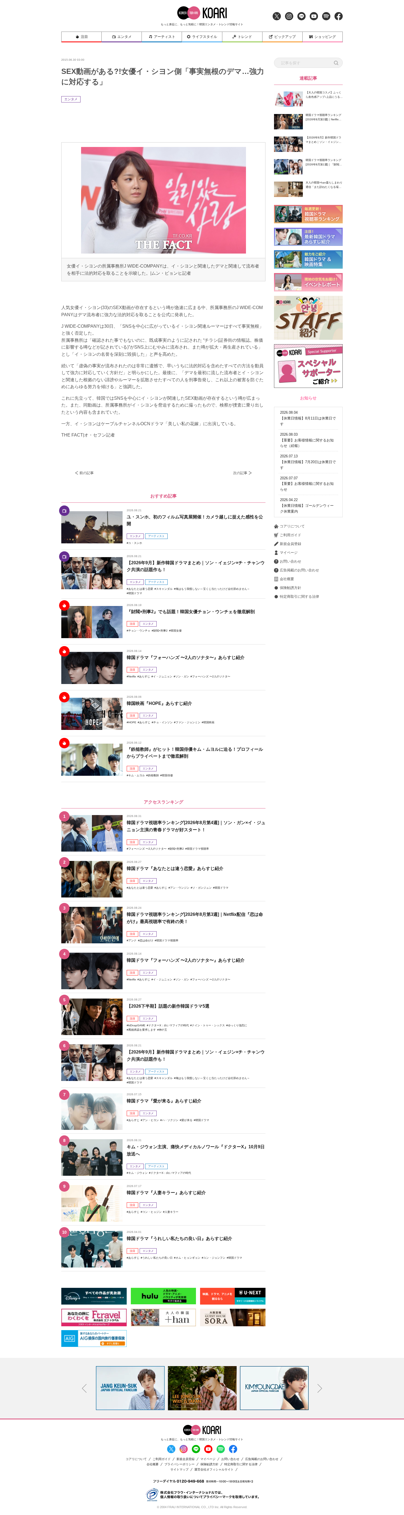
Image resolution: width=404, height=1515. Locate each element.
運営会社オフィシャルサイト (214, 1469)
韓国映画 (208, 722)
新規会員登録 (290, 544)
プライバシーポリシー (179, 1464)
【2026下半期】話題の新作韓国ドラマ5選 (168, 1006)
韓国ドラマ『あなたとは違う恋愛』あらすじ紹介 (175, 868)
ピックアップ (285, 37)
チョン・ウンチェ (139, 630)
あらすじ (144, 676)
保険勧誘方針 (290, 588)
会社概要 (287, 579)
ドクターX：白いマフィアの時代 (168, 1025)
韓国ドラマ (135, 593)
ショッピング (325, 37)
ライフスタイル (204, 37)
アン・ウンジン (179, 887)
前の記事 (86, 473)
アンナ (132, 940)
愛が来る (186, 1120)
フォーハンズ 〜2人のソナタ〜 (211, 676)
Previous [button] (84, 1388)
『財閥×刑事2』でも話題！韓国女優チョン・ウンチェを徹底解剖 (191, 611)
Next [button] (320, 1388)
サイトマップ (179, 1469)
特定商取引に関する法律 (299, 596)
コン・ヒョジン (152, 1211)
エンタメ (124, 37)
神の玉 (163, 1029)
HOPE (132, 722)
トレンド (245, 37)
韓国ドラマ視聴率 (198, 848)
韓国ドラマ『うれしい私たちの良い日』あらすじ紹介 (179, 1238)
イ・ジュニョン (162, 676)
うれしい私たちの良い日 (157, 1257)
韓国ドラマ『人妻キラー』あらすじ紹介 (166, 1192)
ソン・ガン (182, 676)
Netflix (132, 676)
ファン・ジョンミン (188, 722)
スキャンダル (164, 588)
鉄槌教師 (153, 775)
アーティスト (164, 37)
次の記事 (240, 473)
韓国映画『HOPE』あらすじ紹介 (159, 703)
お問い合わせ (290, 561)
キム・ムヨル (136, 775)
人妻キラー (171, 1211)
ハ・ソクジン (170, 1120)
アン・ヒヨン (150, 1120)
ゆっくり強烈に (237, 1025)
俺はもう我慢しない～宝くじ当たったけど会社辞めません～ (213, 588)
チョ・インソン (163, 722)
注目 (84, 37)
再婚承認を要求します (142, 1029)
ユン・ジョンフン (214, 1257)
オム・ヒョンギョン (188, 1257)
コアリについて (292, 526)
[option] (130, 1388)
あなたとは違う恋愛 (140, 588)
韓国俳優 (167, 775)
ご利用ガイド (290, 535)
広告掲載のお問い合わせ (299, 570)
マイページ (289, 553)
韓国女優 (176, 630)
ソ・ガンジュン (202, 887)
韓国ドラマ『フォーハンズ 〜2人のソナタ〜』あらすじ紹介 (186, 657)
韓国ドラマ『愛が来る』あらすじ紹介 (164, 1101)
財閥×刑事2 (160, 630)
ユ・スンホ (135, 542)
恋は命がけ (146, 940)
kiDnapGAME (136, 1025)
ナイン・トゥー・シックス (208, 1025)
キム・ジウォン (138, 1172)
